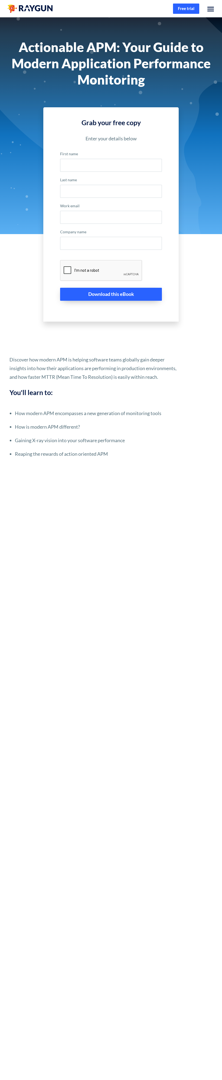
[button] (211, 8)
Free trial (186, 8)
